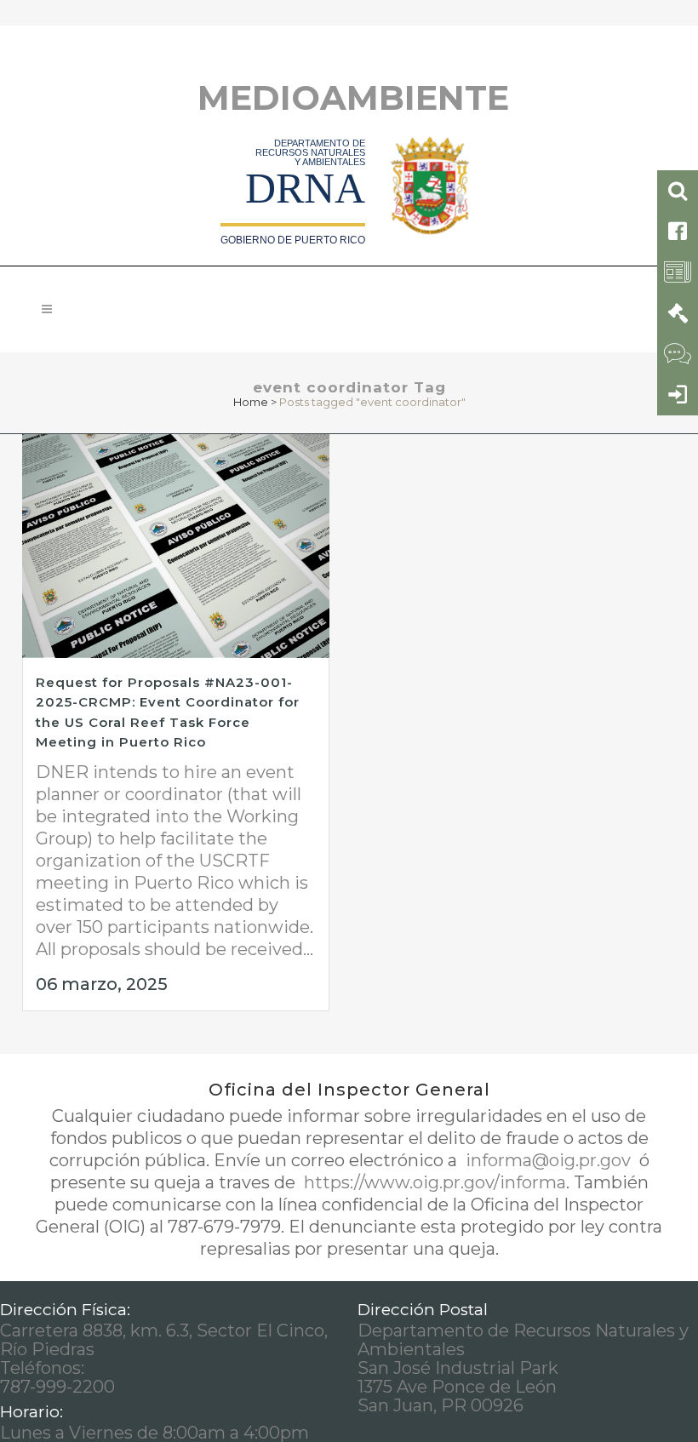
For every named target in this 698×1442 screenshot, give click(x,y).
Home (250, 402)
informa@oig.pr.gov (548, 1160)
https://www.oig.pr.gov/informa (433, 1182)
